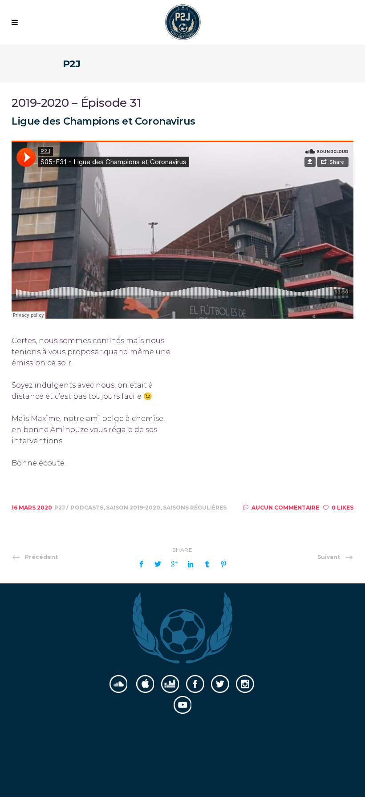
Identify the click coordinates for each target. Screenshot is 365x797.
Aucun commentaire (285, 507)
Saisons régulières (195, 507)
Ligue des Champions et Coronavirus (103, 121)
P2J (60, 507)
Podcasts (87, 507)
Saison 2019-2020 (133, 507)
